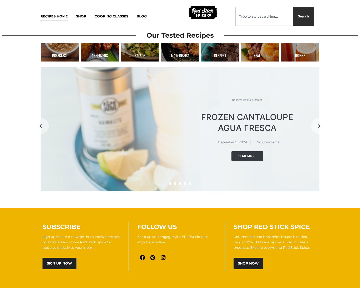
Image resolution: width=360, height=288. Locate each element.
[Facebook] (142, 257)
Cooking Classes (111, 16)
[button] (40, 126)
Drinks (247, 100)
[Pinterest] (153, 257)
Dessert (237, 100)
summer (257, 100)
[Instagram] (163, 257)
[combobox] (263, 16)
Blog (142, 16)
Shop (81, 16)
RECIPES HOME (54, 16)
